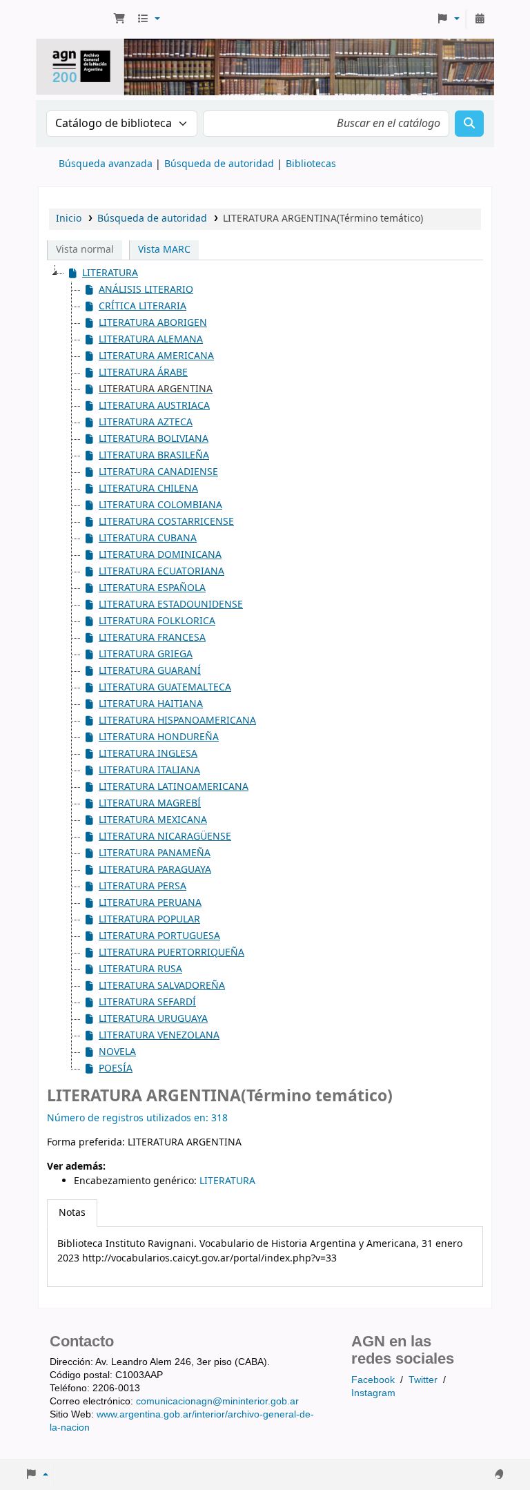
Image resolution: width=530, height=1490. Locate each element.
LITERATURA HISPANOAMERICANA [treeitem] (177, 720)
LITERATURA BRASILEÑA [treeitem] (154, 455)
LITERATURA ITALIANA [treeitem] (149, 770)
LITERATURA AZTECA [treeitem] (146, 422)
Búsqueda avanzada (106, 164)
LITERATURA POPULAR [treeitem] (149, 919)
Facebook (373, 1379)
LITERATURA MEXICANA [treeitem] (153, 820)
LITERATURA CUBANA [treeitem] (148, 538)
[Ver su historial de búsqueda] (479, 19)
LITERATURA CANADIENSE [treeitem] (158, 472)
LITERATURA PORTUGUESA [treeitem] (159, 936)
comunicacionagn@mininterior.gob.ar (217, 1400)
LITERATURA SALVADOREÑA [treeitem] (162, 985)
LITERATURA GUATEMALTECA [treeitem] (165, 687)
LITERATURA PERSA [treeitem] (142, 886)
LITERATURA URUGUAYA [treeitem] (153, 1019)
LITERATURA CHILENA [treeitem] (148, 488)
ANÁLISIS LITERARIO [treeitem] (146, 289)
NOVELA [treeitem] (117, 1052)
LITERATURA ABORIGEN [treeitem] (153, 323)
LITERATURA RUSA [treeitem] (140, 969)
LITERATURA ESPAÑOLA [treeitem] (152, 588)
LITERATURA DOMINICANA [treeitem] (160, 555)
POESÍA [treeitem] (115, 1068)
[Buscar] (469, 123)
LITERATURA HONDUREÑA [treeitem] (159, 737)
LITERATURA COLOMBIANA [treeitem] (160, 505)
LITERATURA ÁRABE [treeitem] (143, 372)
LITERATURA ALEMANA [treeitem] (151, 339)
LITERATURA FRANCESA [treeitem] (152, 637)
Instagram (373, 1392)
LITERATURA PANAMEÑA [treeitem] (154, 853)
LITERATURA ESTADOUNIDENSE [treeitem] (171, 604)
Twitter (423, 1379)
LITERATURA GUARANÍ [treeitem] (150, 671)
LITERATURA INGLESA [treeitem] (148, 753)
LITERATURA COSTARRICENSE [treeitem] (166, 521)
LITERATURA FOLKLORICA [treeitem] (157, 621)
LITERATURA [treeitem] (110, 273)
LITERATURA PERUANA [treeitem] (150, 903)
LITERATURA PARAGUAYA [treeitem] (155, 869)
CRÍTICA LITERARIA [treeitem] (142, 306)
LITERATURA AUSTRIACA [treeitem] (154, 405)
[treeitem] (147, 389)
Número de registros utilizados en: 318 (137, 1118)
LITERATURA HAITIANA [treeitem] (151, 704)
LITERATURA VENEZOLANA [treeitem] (159, 1035)
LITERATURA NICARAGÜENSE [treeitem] (165, 836)
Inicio (68, 218)
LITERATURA (227, 1181)
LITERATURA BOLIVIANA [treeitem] (153, 439)
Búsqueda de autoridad (219, 164)
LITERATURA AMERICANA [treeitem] (156, 356)
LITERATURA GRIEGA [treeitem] (146, 654)
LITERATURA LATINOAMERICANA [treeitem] (173, 787)
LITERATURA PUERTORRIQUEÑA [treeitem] (171, 952)
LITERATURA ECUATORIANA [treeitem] (161, 571)
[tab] (72, 1213)
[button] (119, 19)
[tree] (265, 671)
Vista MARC (164, 249)
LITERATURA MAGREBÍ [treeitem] (150, 803)
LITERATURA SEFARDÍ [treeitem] (147, 1002)
